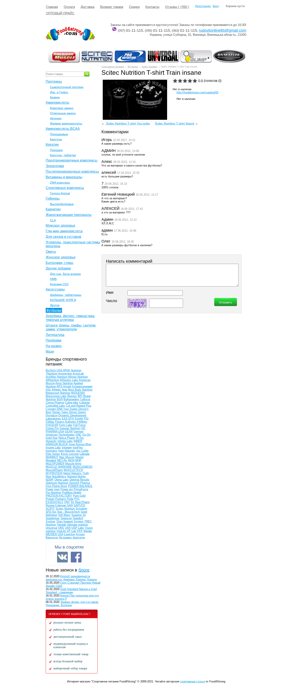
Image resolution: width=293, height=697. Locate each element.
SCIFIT (50, 508)
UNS (61, 527)
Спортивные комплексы (65, 188)
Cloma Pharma (55, 402)
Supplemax (53, 518)
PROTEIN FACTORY (59, 495)
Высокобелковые (62, 204)
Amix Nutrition (64, 383)
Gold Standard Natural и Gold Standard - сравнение (71, 591)
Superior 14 (78, 515)
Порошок (56, 150)
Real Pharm (82, 502)
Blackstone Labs (56, 396)
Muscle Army (73, 463)
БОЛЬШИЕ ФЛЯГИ (63, 300)
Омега (51, 251)
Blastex (72, 396)
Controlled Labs (55, 405)
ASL (48, 389)
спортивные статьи (192, 681)
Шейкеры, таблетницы (65, 295)
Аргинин (56, 118)
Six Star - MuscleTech (66, 511)
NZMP (50, 479)
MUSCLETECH (73, 470)
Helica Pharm (66, 437)
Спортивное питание (112, 66)
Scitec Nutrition (149, 66)
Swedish (78, 518)
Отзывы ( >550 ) (177, 7)
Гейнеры (53, 198)
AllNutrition (52, 380)
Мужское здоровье (60, 225)
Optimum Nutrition (57, 482)
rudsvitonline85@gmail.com (222, 30)
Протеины (54, 81)
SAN (70, 505)
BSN (60, 399)
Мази (50, 351)
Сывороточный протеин (66, 87)
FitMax (50, 421)
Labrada (84, 454)
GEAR (69, 431)
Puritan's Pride (64, 499)
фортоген (79, 537)
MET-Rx (62, 460)
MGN (71, 460)
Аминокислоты (57, 102)
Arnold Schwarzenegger (77, 386)
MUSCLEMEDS (82, 466)
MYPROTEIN (54, 473)
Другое (55, 305)
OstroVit (74, 482)
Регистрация (203, 6)
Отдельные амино (63, 113)
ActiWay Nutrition (57, 376)
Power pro (66, 489)
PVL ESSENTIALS (63, 500)
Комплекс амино (61, 108)
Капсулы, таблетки (63, 155)
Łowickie (69, 534)
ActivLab (78, 373)
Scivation (81, 508)
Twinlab (61, 524)
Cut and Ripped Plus (78, 405)
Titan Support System (69, 521)
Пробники (53, 340)
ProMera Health (71, 492)
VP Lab (71, 531)
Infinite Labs (65, 441)
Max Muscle (66, 457)
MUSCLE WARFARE (59, 466)
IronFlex (78, 447)
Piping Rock (59, 486)
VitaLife (61, 531)
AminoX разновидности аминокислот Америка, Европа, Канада (71, 578)
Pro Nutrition (53, 492)
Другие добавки (58, 268)
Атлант (80, 534)
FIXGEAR (52, 425)
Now (48, 476)
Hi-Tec (80, 437)
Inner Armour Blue (80, 444)
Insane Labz (53, 447)
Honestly (51, 441)
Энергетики (55, 166)
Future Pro (52, 428)
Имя (109, 292)
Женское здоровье (61, 257)
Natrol (67, 473)
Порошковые (59, 134)
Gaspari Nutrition (70, 428)
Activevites (65, 373)
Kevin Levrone (70, 454)
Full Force (79, 425)
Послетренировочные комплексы (72, 171)
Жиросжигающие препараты (69, 215)
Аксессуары (55, 289)
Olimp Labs (61, 479)
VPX (80, 531)
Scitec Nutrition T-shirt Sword (174, 123)
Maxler (79, 457)
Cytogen (51, 409)
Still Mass (64, 515)
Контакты (152, 7)
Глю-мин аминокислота (64, 231)
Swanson (66, 518)
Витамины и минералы (64, 177)
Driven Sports (77, 412)
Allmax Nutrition (78, 376)
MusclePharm (54, 470)
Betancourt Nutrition (58, 392)
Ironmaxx (51, 450)
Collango (84, 402)
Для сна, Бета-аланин (65, 274)
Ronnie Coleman (56, 505)
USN (68, 527)
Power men (53, 489)
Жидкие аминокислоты (66, 123)
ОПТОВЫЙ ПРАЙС (60, 13)
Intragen (67, 447)
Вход (216, 6)
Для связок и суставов (63, 236)
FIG (86, 418)
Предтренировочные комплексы (71, 160)
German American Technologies (64, 433)
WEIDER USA (54, 534)
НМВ (53, 279)
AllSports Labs (69, 380)
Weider (87, 531)
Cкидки (134, 7)
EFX (71, 418)
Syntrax (50, 521)
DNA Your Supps (68, 409)
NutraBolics (59, 476)
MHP (78, 460)
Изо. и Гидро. (59, 92)
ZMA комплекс (60, 182)
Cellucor (85, 399)
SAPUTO (79, 505)
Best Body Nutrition (80, 389)
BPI (80, 396)
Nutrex (82, 476)
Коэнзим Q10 (59, 284)
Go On (86, 434)
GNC (79, 434)
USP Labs (77, 527)
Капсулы (56, 139)
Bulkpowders (71, 399)
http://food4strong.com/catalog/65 (197, 92)
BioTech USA (54, 370)
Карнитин (53, 209)
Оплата (69, 7)
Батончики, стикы (59, 263)
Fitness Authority (66, 421)
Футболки (133, 66)
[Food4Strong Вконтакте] (62, 557)
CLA (53, 220)
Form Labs (65, 425)
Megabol (51, 460)
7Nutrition (51, 373)
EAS (65, 418)
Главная (52, 7)
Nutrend (72, 476)
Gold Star (51, 437)
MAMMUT (52, 457)
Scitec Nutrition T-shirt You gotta (127, 123)
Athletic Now (59, 389)
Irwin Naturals (66, 450)
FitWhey (82, 421)
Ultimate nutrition (77, 524)
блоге (84, 570)
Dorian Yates (60, 412)
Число (111, 301)
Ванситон (52, 537)
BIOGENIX (78, 392)
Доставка (87, 7)
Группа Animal (60, 193)
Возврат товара (111, 7)
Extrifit (79, 418)
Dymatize (51, 415)
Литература (55, 335)
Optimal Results (79, 479)
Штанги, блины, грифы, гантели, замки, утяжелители (71, 327)
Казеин (55, 97)
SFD (49, 511)
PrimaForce (81, 489)
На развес (54, 346)
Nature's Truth (80, 473)
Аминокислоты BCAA (63, 128)
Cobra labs (71, 402)
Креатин (52, 144)
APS (59, 386)
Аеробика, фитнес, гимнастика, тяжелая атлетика (70, 318)
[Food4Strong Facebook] (76, 557)
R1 (72, 502)
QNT (67, 502)
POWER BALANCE (80, 486)
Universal (51, 527)
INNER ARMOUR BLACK (64, 442)
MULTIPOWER (55, 463)
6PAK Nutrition (72, 370)
